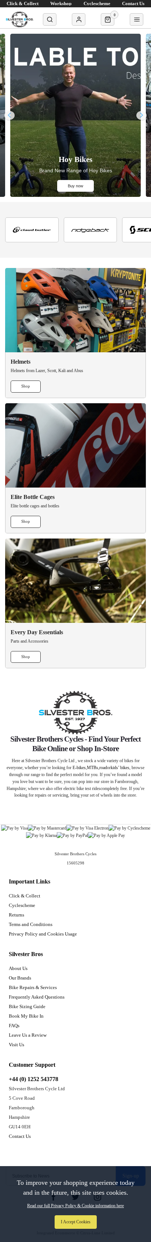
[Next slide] (141, 115)
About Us (18, 968)
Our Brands (20, 978)
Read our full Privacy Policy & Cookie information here (75, 1206)
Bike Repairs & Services (33, 987)
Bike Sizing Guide (27, 1006)
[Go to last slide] (9, 115)
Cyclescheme (22, 905)
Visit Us (16, 1044)
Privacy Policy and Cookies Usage (43, 934)
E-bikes (79, 767)
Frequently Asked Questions (37, 997)
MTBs (92, 767)
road (103, 767)
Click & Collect (24, 896)
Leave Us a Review (28, 1035)
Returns (16, 915)
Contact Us (20, 1136)
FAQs (14, 1025)
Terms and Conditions (30, 924)
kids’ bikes (120, 767)
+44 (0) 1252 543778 (33, 1079)
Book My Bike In (26, 1016)
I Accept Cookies (76, 1221)
